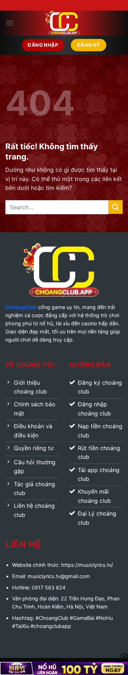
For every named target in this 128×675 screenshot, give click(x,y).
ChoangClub (21, 307)
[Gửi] (115, 207)
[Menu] (9, 22)
